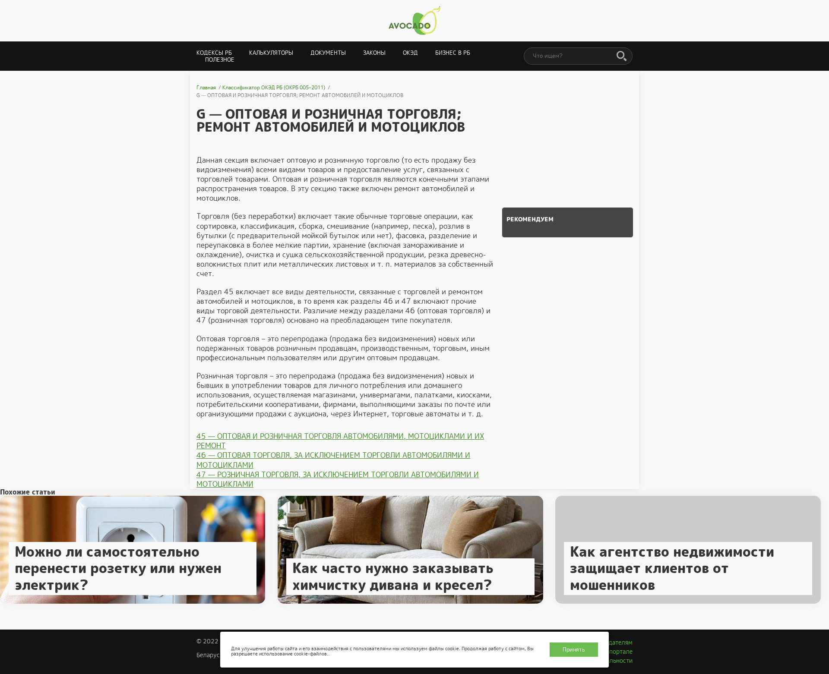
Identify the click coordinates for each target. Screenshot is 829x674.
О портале (618, 651)
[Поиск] (622, 56)
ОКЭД (410, 53)
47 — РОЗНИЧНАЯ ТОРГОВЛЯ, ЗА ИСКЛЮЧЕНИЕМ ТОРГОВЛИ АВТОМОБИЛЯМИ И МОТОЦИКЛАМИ (337, 479)
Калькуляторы (271, 53)
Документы (328, 53)
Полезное (219, 60)
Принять (574, 650)
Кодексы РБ (214, 53)
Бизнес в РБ (452, 53)
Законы (374, 53)
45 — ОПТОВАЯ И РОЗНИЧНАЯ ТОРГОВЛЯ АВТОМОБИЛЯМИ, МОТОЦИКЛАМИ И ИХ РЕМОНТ (340, 441)
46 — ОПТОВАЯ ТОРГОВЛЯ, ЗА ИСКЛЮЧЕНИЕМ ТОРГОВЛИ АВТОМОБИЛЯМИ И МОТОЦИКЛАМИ (333, 460)
